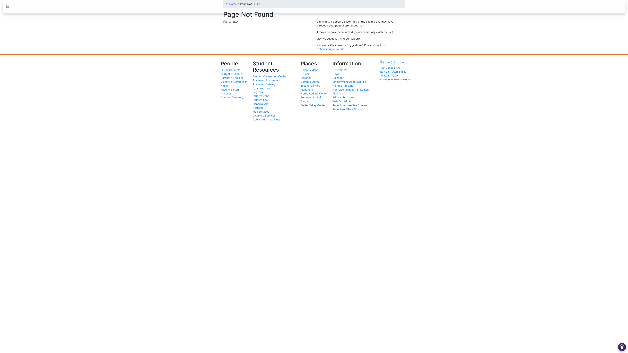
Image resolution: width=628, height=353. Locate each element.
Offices (305, 74)
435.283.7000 (389, 75)
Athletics (226, 93)
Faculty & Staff (230, 89)
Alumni (225, 85)
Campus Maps (309, 70)
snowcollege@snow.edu (395, 79)
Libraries (306, 77)
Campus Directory (232, 97)
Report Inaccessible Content (350, 105)
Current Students (231, 74)
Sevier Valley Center (313, 105)
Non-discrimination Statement (351, 89)
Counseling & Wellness (266, 119)
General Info (340, 70)
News (335, 74)
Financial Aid (260, 103)
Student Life (260, 99)
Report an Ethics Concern (348, 109)
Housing (258, 107)
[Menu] (618, 7)
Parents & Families (232, 77)
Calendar (338, 77)
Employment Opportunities (349, 81)
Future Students (230, 70)
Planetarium (308, 89)
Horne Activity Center (314, 93)
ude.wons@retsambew (330, 49)
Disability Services (264, 115)
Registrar (258, 92)
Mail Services (261, 111)
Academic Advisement (266, 80)
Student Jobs (261, 96)
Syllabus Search (262, 88)
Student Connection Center (270, 76)
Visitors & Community (234, 81)
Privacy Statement (343, 97)
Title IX (336, 93)
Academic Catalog (264, 84)
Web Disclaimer (342, 101)
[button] (622, 347)
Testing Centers (310, 85)
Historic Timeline (342, 85)
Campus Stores (310, 81)
